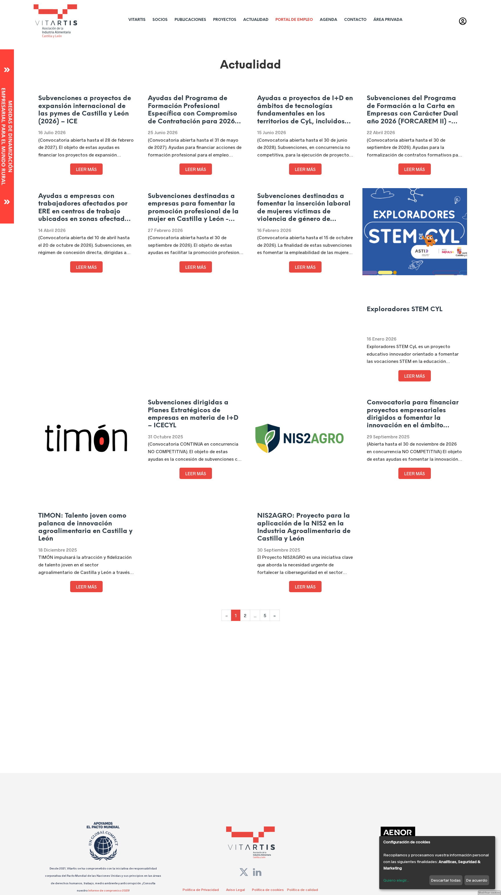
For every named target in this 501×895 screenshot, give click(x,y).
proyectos (224, 20)
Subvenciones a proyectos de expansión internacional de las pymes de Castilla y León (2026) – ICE (84, 110)
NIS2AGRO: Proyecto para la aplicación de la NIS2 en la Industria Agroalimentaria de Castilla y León (304, 527)
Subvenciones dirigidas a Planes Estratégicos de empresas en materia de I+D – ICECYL (193, 414)
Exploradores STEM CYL (404, 309)
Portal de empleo (294, 20)
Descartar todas (446, 880)
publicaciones (190, 20)
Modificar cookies (489, 892)
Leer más (86, 169)
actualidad (255, 20)
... (255, 615)
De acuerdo (476, 880)
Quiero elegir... (396, 880)
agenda (328, 20)
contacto (355, 20)
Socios (160, 20)
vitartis (137, 20)
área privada (387, 20)
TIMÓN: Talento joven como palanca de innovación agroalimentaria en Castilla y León (85, 527)
